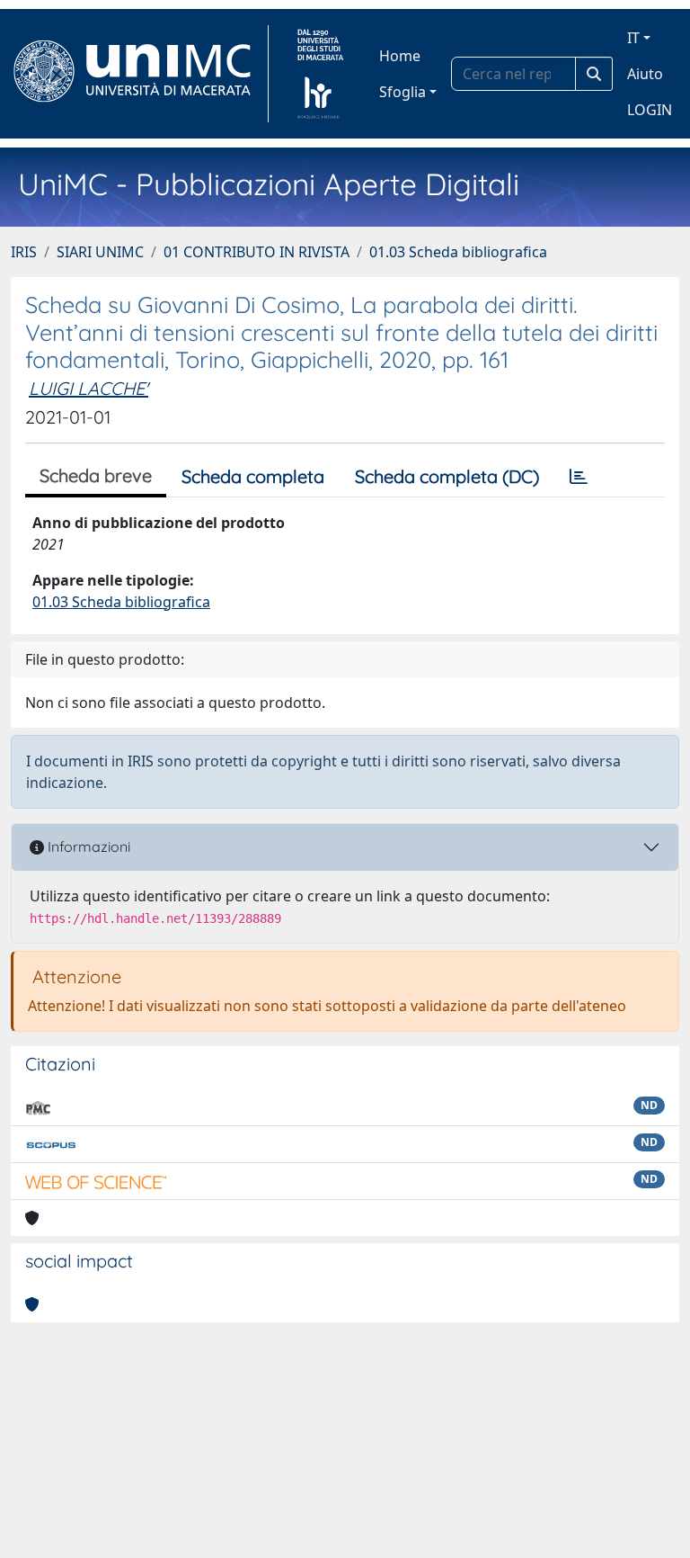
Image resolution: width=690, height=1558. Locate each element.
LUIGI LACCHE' (88, 388)
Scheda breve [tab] (96, 475)
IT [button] (633, 38)
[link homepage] (140, 73)
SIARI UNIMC (100, 252)
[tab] (578, 477)
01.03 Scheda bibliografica (458, 252)
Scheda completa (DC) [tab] (447, 476)
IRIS (24, 252)
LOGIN (649, 110)
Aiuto (645, 74)
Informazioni (87, 846)
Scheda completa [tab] (252, 476)
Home (399, 56)
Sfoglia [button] (402, 92)
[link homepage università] (320, 73)
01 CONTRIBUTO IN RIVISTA (256, 252)
